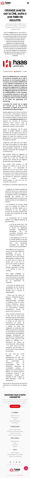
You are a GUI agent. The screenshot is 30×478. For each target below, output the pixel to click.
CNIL (6, 24)
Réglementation (15, 29)
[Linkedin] (19, 462)
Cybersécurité (22, 24)
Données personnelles (11, 26)
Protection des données (18, 27)
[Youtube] (16, 462)
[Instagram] (13, 462)
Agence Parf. (20, 475)
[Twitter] (10, 462)
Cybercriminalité (12, 24)
